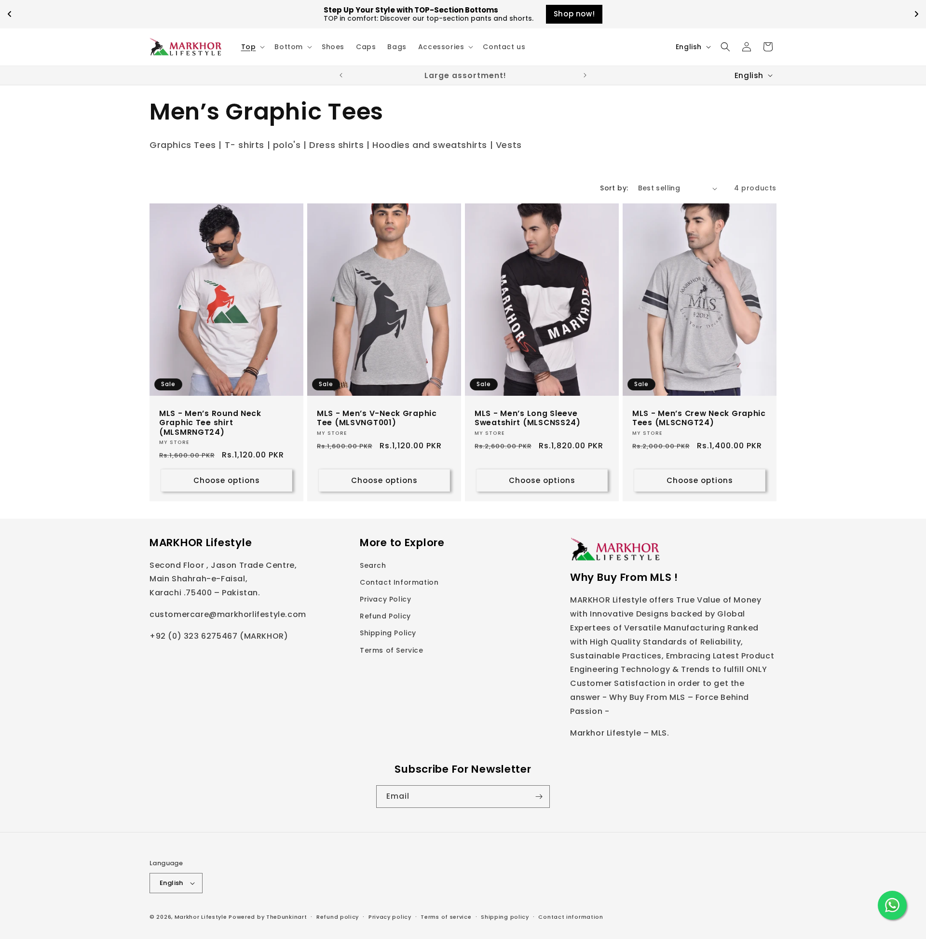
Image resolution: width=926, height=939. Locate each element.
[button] (252, 47)
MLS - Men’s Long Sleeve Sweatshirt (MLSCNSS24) (528, 418)
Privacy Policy (385, 599)
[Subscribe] (538, 796)
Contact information (570, 916)
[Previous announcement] (341, 75)
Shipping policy (505, 916)
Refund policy (337, 916)
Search (373, 565)
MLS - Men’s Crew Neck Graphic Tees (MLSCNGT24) (699, 418)
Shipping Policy (388, 633)
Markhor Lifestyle (201, 917)
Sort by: (614, 188)
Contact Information (399, 583)
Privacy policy (389, 916)
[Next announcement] (585, 75)
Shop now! (574, 14)
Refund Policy (385, 616)
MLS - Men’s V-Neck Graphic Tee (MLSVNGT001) (377, 418)
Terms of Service (391, 650)
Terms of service (446, 916)
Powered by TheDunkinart (268, 917)
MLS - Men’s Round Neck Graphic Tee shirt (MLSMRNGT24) (210, 423)
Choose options (226, 480)
